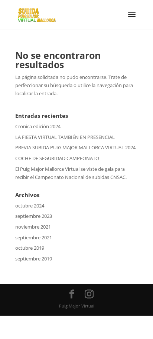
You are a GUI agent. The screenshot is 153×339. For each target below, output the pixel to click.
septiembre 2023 (33, 216)
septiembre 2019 (33, 258)
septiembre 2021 (33, 237)
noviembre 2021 (33, 226)
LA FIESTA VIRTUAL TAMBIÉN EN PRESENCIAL (65, 137)
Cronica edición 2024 (38, 126)
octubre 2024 (29, 205)
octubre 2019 (29, 248)
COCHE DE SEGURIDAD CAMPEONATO (57, 158)
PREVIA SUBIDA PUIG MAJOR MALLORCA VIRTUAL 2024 (75, 147)
